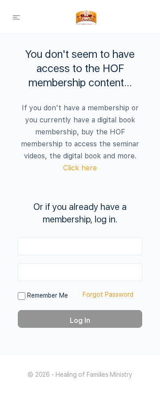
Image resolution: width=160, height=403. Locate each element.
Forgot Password (108, 294)
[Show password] (133, 272)
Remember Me (46, 295)
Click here (80, 168)
